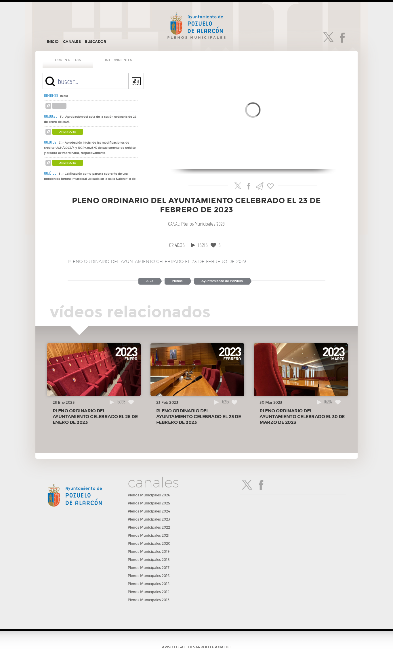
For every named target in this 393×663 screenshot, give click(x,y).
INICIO (53, 41)
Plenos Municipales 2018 (149, 560)
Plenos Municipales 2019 (148, 552)
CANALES (72, 41)
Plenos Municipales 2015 (148, 584)
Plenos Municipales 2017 (148, 568)
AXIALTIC (223, 647)
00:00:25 (51, 116)
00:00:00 (51, 95)
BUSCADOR (95, 41)
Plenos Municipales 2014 (148, 592)
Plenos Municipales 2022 (149, 527)
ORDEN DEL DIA (68, 60)
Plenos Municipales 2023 (149, 519)
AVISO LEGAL (174, 647)
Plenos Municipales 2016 (148, 576)
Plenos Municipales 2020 (149, 544)
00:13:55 (50, 173)
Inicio (64, 96)
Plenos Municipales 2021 (148, 536)
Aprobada (67, 132)
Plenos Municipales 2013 (148, 600)
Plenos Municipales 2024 (149, 511)
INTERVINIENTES (118, 60)
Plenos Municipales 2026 (149, 495)
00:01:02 (50, 142)
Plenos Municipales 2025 (149, 503)
